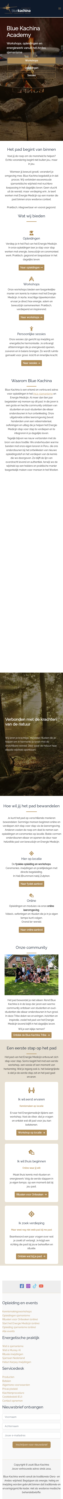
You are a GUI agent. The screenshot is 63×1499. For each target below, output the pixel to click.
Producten (8, 1377)
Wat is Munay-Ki (11, 1350)
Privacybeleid (10, 1388)
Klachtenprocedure (13, 1392)
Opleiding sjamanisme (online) (19, 1327)
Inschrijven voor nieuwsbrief (31, 1444)
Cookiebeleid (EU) (12, 1396)
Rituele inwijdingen (12, 1354)
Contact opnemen (12, 1400)
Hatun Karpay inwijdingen (16, 1362)
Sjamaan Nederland (13, 1358)
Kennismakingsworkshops (17, 1311)
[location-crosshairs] (31, 1214)
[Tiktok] (34, 1286)
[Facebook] (22, 1286)
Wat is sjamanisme (12, 1346)
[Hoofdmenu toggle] (59, 8)
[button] (31, 60)
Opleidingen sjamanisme (16, 1315)
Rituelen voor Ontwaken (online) (20, 1319)
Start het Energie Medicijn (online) (20, 1323)
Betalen (6, 1381)
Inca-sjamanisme (43, 393)
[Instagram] (28, 1286)
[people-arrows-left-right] (31, 1090)
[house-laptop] (31, 1152)
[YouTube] (41, 1286)
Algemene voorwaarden (16, 1384)
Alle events (8, 1331)
